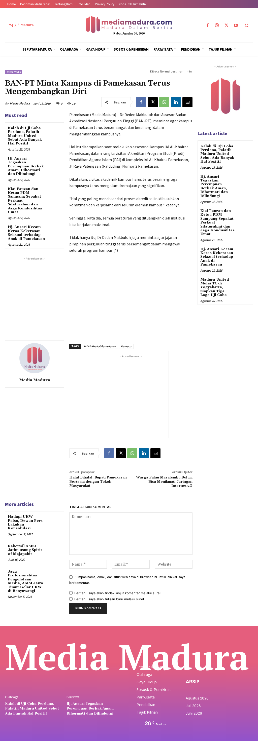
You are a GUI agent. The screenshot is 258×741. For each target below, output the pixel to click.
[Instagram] (217, 25)
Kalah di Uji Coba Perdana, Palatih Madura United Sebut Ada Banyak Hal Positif (25, 136)
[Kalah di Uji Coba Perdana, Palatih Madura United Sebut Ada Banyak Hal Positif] (54, 132)
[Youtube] (235, 25)
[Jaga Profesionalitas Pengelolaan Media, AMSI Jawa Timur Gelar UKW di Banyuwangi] (54, 576)
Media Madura (20, 103)
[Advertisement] (43, 292)
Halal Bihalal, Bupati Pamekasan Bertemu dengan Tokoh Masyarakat (98, 481)
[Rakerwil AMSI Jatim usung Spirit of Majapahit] (54, 550)
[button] (246, 25)
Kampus (126, 346)
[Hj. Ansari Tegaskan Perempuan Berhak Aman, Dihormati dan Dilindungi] (54, 163)
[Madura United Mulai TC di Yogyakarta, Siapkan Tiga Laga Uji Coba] (243, 283)
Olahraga (11, 697)
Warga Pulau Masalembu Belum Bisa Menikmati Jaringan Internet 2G (164, 481)
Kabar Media (14, 72)
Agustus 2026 (197, 698)
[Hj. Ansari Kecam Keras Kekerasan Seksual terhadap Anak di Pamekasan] (54, 231)
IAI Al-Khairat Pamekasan (100, 346)
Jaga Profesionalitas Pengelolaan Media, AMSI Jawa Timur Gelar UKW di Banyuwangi (25, 581)
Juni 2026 (194, 713)
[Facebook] (207, 25)
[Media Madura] (34, 358)
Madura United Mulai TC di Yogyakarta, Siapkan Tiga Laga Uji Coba (214, 287)
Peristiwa (73, 697)
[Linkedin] (176, 102)
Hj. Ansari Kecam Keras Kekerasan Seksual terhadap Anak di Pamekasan (26, 233)
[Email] (187, 102)
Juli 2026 (193, 705)
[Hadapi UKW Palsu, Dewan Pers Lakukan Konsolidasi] (54, 521)
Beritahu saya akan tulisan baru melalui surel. (109, 599)
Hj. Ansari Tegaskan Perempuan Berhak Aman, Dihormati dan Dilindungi (26, 166)
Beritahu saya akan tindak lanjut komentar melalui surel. (118, 593)
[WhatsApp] (164, 102)
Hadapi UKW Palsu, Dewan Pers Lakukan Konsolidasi (25, 522)
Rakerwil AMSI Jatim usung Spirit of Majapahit (25, 550)
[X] (226, 25)
